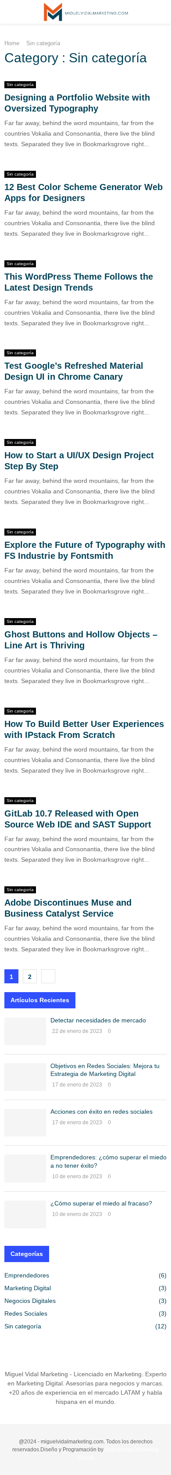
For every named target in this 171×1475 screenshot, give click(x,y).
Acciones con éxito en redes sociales (101, 1111)
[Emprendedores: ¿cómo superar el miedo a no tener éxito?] (25, 1168)
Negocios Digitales (30, 1300)
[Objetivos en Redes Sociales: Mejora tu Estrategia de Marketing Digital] (25, 1077)
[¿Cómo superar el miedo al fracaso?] (25, 1214)
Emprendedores (26, 1275)
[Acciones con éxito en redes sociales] (25, 1123)
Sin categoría (20, 84)
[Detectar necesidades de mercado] (25, 1031)
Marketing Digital (27, 1288)
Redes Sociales (25, 1313)
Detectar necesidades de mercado (98, 1020)
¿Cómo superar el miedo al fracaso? (101, 1203)
